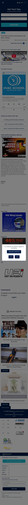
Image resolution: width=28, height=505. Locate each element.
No (17, 256)
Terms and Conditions (14, 251)
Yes (11, 256)
